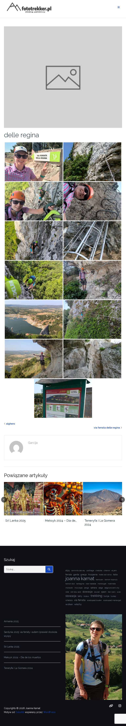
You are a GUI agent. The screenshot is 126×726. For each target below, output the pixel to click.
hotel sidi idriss (105, 575)
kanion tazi (70, 584)
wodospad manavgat (112, 600)
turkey (113, 596)
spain (103, 592)
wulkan (69, 604)
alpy (67, 570)
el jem (114, 570)
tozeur (86, 596)
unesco (69, 600)
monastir (69, 588)
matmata (112, 584)
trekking (96, 595)
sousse (97, 592)
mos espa (78, 588)
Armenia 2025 (11, 621)
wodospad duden (94, 600)
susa (119, 592)
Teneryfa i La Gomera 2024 (60, 522)
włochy (78, 604)
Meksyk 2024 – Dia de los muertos (22, 657)
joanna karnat (79, 579)
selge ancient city (111, 588)
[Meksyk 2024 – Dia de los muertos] (23, 498)
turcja (106, 596)
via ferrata (79, 600)
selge (100, 588)
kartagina (80, 584)
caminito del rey (78, 570)
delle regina (21, 135)
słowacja (70, 595)
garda (76, 574)
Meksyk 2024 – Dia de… (21, 520)
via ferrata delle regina (107, 427)
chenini (107, 570)
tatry (80, 596)
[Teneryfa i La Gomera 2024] (63, 498)
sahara (93, 587)
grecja (84, 574)
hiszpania (92, 574)
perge (86, 588)
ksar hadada (91, 584)
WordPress (49, 712)
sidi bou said (75, 592)
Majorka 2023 (93, 520)
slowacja (88, 591)
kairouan (99, 580)
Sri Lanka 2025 (11, 646)
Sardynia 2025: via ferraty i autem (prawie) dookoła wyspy (30, 634)
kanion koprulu (111, 580)
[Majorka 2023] (102, 498)
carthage (90, 570)
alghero (10, 423)
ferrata (68, 574)
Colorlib (19, 712)
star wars (111, 592)
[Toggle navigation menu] (118, 7)
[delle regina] (63, 77)
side (67, 592)
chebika (98, 570)
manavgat (102, 584)
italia (115, 574)
